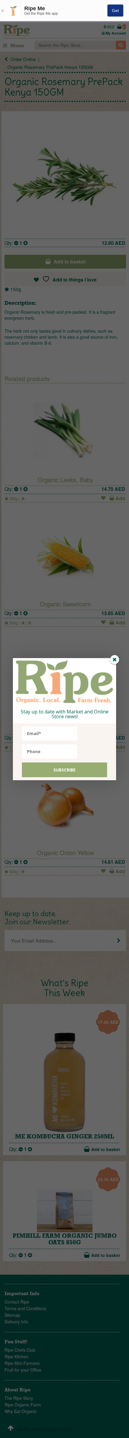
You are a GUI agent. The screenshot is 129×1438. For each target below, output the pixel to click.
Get (115, 10)
